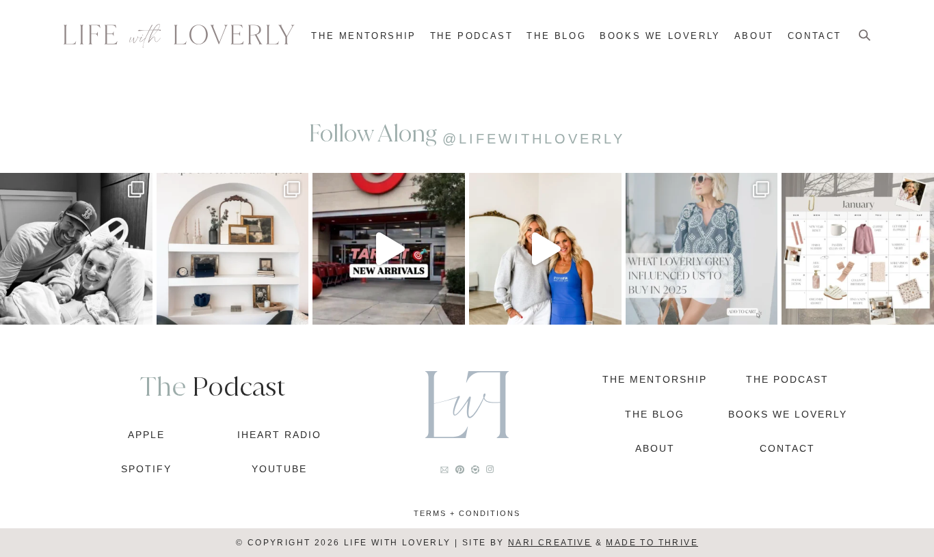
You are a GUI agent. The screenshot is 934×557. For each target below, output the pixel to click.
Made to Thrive (652, 542)
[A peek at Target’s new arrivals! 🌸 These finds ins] (388, 249)
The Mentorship (363, 36)
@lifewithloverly (533, 138)
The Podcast (471, 36)
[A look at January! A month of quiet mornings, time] (858, 249)
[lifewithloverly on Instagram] (490, 469)
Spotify (146, 468)
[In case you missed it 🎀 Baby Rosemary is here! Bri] (76, 249)
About (754, 36)
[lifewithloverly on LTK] (475, 469)
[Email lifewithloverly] (444, 469)
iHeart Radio (279, 434)
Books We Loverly (660, 36)
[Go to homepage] (179, 36)
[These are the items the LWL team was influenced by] (702, 249)
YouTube (279, 468)
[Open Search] (864, 35)
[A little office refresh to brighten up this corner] (233, 249)
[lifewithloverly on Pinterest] (459, 469)
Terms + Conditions (467, 513)
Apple (146, 434)
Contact (815, 36)
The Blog (556, 36)
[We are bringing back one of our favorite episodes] (545, 249)
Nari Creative (549, 542)
